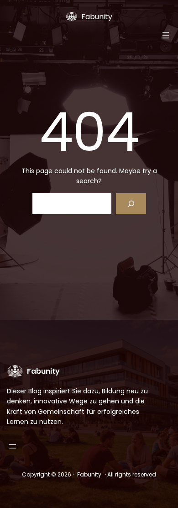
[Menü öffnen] (165, 35)
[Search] (131, 204)
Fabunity (96, 16)
